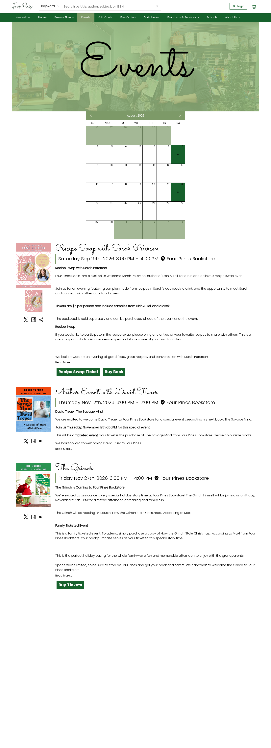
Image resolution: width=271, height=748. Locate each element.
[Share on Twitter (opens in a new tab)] (26, 320)
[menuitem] (23, 17)
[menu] (135, 17)
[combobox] (50, 6)
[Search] (157, 6)
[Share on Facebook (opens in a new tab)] (34, 320)
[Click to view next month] (179, 115)
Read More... (63, 362)
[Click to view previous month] (91, 115)
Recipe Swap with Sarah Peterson (107, 248)
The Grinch (74, 468)
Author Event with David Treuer (106, 392)
